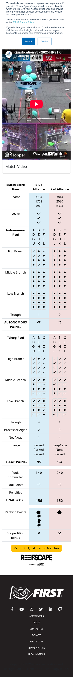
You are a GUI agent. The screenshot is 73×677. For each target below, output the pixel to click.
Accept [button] (28, 41)
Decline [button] (44, 41)
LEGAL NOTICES (36, 654)
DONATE (36, 635)
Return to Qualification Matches (36, 548)
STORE (36, 641)
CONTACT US (36, 628)
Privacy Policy (23, 22)
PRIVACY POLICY (36, 648)
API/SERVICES (36, 616)
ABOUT (36, 622)
